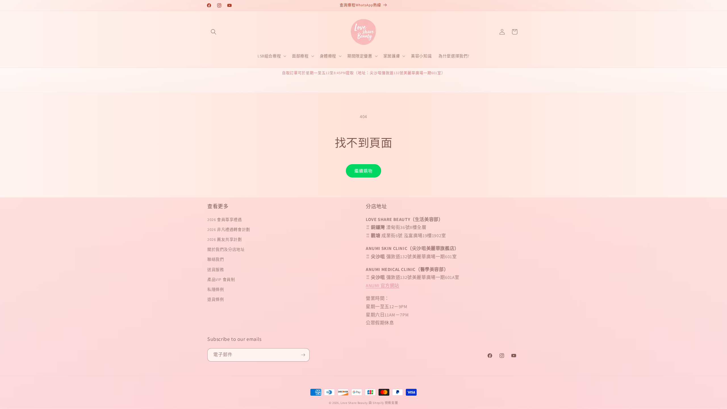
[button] (213, 32)
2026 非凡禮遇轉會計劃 (228, 229)
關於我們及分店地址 (226, 249)
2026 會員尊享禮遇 (224, 219)
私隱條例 (215, 289)
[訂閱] (303, 355)
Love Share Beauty (354, 403)
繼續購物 (363, 171)
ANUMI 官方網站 (382, 286)
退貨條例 (215, 299)
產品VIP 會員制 (221, 279)
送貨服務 (215, 269)
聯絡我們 (215, 259)
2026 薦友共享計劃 (224, 239)
